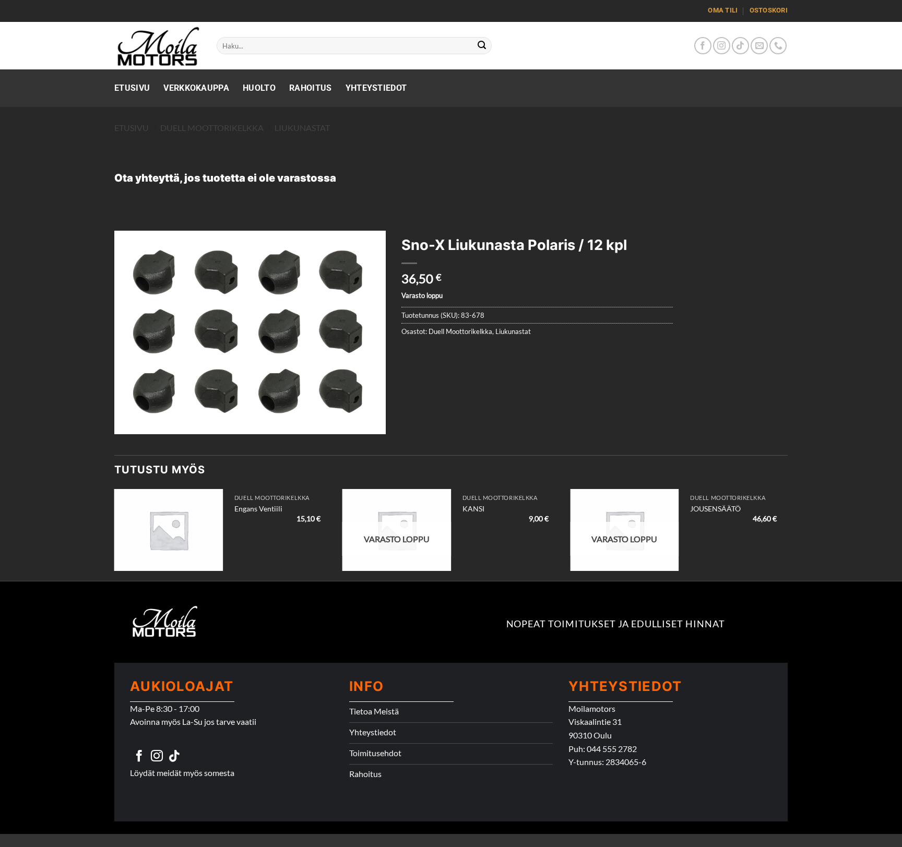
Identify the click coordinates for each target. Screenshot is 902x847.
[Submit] (482, 46)
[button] (128, 422)
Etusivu (132, 88)
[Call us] (778, 45)
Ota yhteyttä (147, 178)
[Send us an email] (759, 45)
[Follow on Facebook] (702, 45)
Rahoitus (310, 88)
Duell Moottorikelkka (212, 128)
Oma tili (723, 10)
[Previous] (115, 534)
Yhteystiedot (376, 88)
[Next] (787, 534)
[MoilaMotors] (157, 45)
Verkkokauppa (196, 88)
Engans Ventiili (258, 508)
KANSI (473, 508)
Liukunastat (302, 128)
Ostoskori (769, 10)
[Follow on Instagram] (721, 45)
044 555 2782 (612, 749)
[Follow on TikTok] (740, 45)
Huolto (259, 88)
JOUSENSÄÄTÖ (715, 508)
